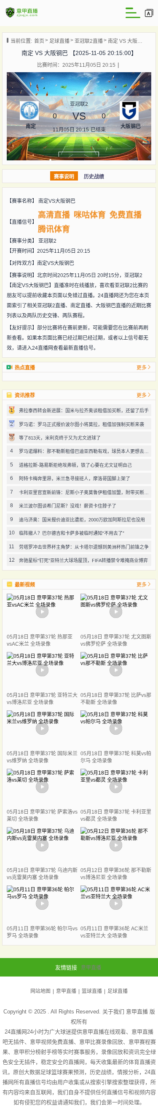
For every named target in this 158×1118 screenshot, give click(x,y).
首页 (39, 41)
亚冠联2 (47, 241)
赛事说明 (64, 177)
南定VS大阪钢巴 (56, 201)
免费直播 (125, 215)
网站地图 (40, 991)
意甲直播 (91, 968)
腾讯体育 (54, 229)
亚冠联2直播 (89, 41)
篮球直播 (92, 991)
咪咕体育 (90, 215)
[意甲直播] (22, 17)
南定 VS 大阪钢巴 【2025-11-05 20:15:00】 (125, 41)
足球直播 (59, 41)
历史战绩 (94, 177)
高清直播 (54, 215)
